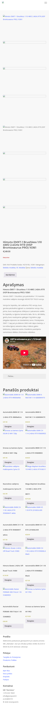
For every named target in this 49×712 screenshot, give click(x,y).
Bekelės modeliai (9, 268)
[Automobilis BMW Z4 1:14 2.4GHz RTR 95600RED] (35, 437)
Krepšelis (6, 676)
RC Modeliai (20, 268)
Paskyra (6, 679)
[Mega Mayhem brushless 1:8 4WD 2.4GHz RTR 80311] (35, 472)
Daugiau (8, 426)
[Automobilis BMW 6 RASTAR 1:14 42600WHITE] (35, 401)
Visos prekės (7, 673)
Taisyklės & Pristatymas (12, 657)
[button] (45, 3)
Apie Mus (6, 671)
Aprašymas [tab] (10, 275)
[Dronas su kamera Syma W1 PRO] (35, 595)
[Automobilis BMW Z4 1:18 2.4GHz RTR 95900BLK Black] (35, 554)
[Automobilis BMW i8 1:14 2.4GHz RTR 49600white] (13, 401)
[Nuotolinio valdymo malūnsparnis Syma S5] (13, 472)
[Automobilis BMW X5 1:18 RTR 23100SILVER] (35, 513)
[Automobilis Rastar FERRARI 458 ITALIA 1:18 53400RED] (13, 595)
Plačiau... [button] (11, 376)
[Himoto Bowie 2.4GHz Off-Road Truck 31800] (13, 554)
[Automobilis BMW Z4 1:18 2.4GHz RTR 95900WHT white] (13, 513)
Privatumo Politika (9, 660)
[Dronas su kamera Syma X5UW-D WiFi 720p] (13, 437)
